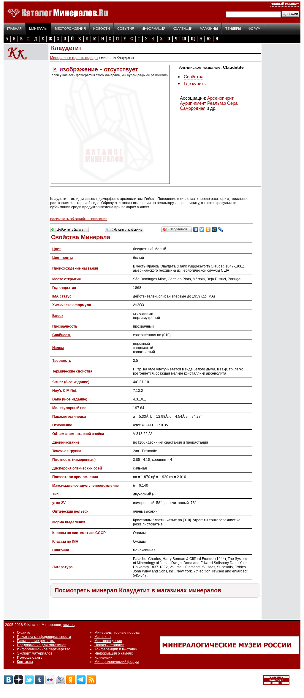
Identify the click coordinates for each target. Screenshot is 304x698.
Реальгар (216, 103)
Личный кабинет (284, 4)
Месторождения (70, 28)
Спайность (61, 335)
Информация (153, 28)
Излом (58, 348)
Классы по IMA (65, 541)
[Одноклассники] (208, 229)
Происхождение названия (75, 268)
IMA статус (62, 296)
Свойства (193, 76)
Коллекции (182, 28)
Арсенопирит (220, 98)
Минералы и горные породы (74, 58)
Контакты (25, 662)
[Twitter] (202, 229)
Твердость (61, 361)
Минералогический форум (116, 662)
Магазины (209, 28)
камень (69, 625)
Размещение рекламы (36, 641)
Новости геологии (109, 645)
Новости (101, 28)
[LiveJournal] (221, 229)
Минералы (38, 28)
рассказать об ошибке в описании (78, 219)
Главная (14, 28)
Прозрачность (64, 326)
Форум (254, 28)
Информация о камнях (113, 653)
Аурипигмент (193, 103)
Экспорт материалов (34, 653)
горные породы (127, 632)
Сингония (60, 550)
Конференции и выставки (115, 649)
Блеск (57, 316)
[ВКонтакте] (196, 229)
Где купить (195, 83)
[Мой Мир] (214, 229)
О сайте (23, 632)
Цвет (56, 249)
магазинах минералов (189, 590)
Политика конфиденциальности (44, 637)
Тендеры (233, 28)
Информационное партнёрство (43, 649)
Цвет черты (62, 258)
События (125, 28)
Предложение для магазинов (41, 645)
